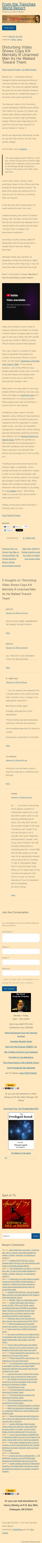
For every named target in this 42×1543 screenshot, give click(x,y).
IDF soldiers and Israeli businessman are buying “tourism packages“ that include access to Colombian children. (20, 1381)
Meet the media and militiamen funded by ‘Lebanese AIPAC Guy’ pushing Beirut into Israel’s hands (20, 1411)
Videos (19, 39)
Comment (7, 932)
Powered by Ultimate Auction (30, 1542)
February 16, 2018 (15, 36)
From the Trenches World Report (19, 6)
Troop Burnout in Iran (16, 1387)
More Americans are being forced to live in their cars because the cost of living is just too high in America (20, 1418)
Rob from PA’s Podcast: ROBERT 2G (21, 1047)
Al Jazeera (11, 491)
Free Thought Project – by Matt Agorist (19, 69)
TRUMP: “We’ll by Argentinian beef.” (23, 1300)
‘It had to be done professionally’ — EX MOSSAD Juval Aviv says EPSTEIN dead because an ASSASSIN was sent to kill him (21, 1458)
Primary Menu (9, 28)
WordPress (18, 1529)
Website (6, 968)
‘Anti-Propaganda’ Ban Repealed (21, 1068)
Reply (8, 633)
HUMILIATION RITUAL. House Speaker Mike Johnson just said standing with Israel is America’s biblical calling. (21, 1263)
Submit (35, 1236)
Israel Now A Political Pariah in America (23, 1405)
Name (5, 947)
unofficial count (27, 395)
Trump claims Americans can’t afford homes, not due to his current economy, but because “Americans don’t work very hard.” (20, 1347)
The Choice (14, 1453)
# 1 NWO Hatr (29, 538)
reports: (23, 149)
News (13, 39)
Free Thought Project (11, 515)
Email (5, 958)
